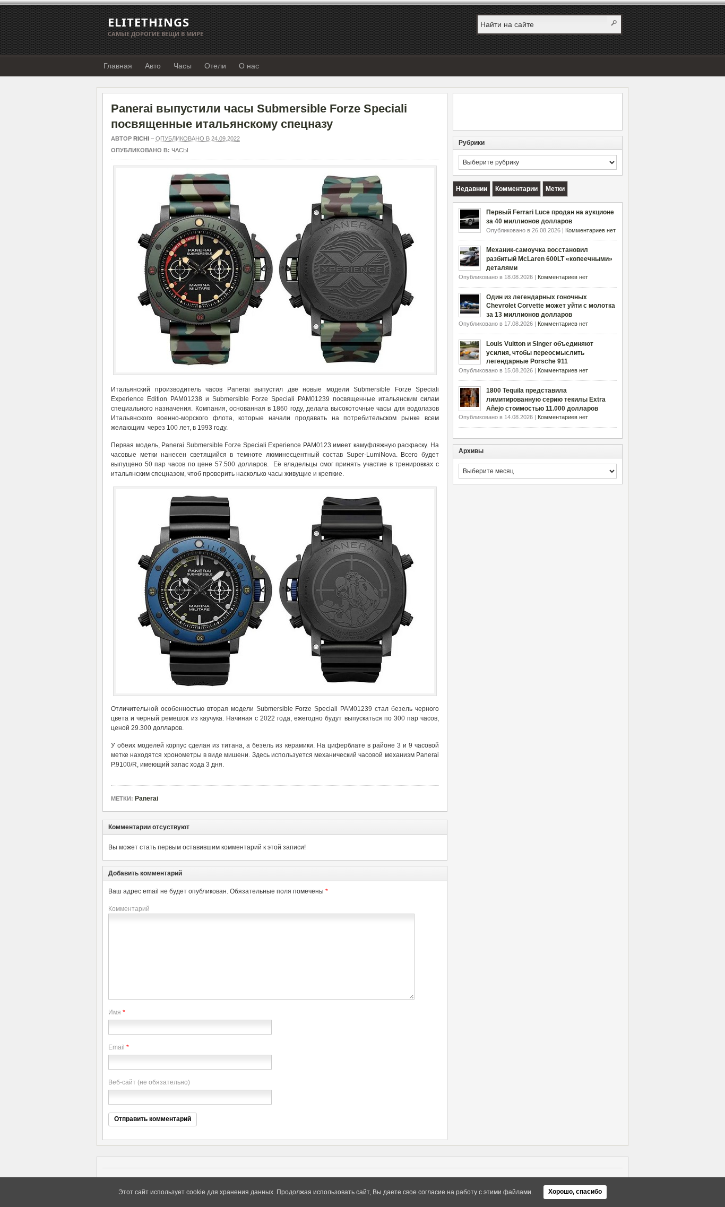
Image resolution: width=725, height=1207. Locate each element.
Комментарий (129, 909)
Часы (183, 66)
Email (116, 1047)
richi (141, 138)
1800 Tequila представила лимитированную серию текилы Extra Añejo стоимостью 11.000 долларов (546, 399)
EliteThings (148, 22)
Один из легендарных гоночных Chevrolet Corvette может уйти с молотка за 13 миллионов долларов (550, 306)
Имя (114, 1012)
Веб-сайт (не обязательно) (149, 1082)
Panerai (146, 798)
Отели (215, 66)
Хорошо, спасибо (575, 1191)
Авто (153, 66)
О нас (249, 66)
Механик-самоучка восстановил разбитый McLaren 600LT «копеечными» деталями (549, 259)
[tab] (471, 189)
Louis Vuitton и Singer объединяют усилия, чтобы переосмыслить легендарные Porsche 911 (539, 353)
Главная (117, 66)
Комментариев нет (590, 230)
